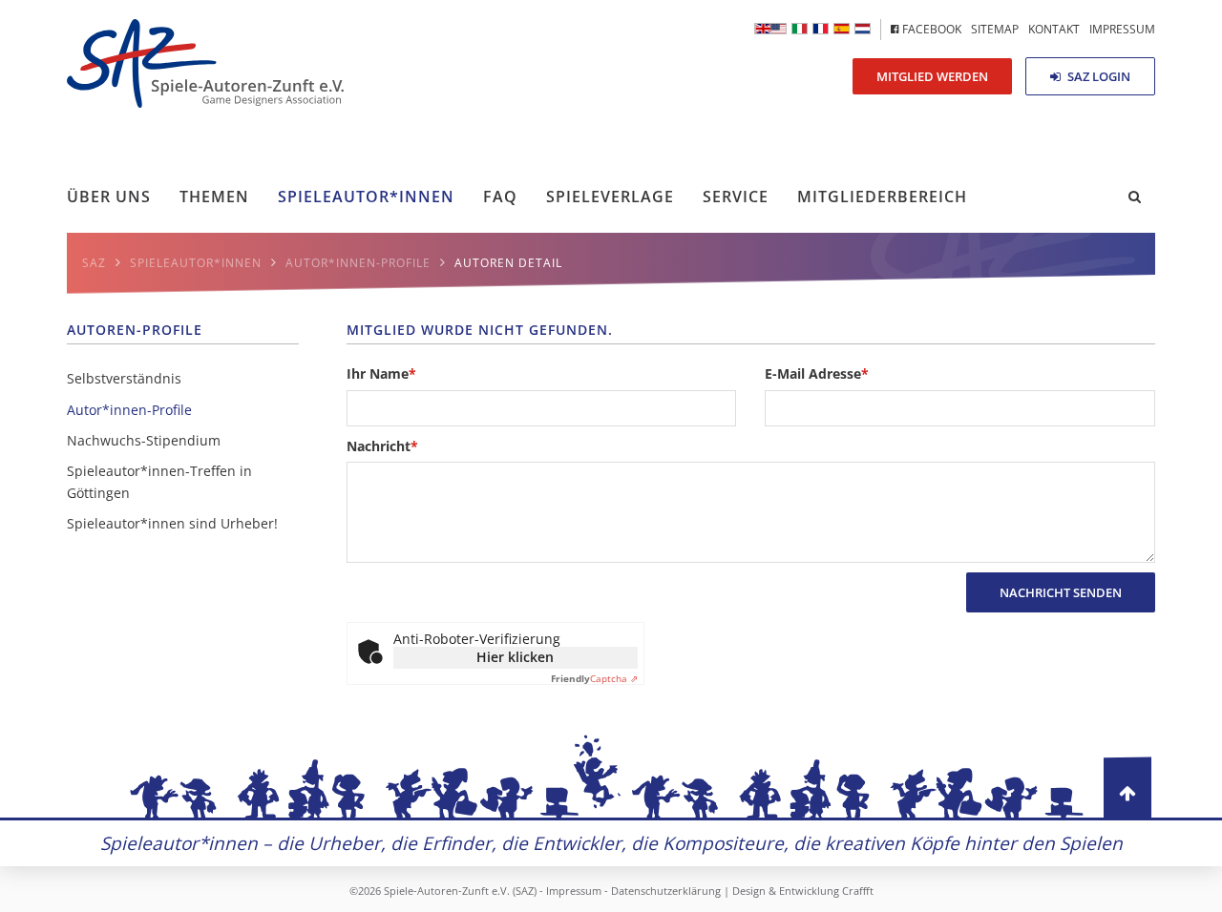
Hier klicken (515, 657)
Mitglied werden (932, 76)
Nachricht (382, 445)
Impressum (573, 890)
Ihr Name (381, 373)
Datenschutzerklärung (666, 890)
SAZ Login (1097, 76)
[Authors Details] (770, 28)
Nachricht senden (1061, 592)
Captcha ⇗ (594, 678)
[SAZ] (820, 28)
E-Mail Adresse (817, 373)
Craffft (858, 890)
